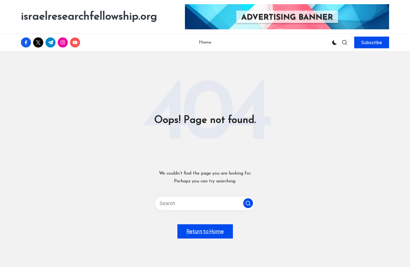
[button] (371, 42)
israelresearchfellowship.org (89, 16)
